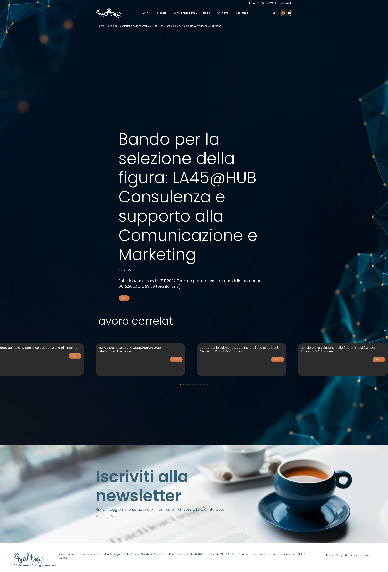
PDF (124, 298)
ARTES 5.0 (271, 3)
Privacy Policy (334, 555)
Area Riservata (285, 3)
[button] (274, 13)
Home (101, 25)
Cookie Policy (353, 555)
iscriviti (104, 518)
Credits (367, 555)
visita (75, 355)
